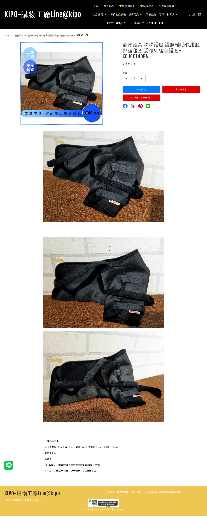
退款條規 (88, 509)
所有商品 (109, 5)
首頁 (95, 5)
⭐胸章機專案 (127, 5)
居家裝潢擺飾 (166, 5)
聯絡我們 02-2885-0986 (149, 23)
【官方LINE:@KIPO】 (117, 23)
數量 (125, 73)
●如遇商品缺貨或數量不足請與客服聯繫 (163, 492)
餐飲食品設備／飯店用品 (124, 14)
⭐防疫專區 (147, 5)
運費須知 (108, 509)
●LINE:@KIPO (137, 492)
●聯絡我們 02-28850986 (117, 492)
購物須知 (98, 509)
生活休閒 (98, 14)
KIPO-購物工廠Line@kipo (43, 14)
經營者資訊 (119, 509)
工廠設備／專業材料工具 (160, 14)
